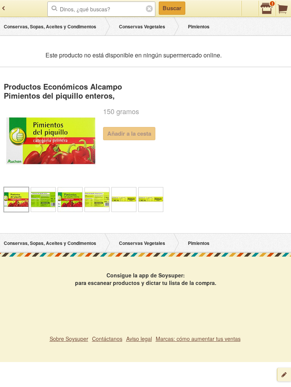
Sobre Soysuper (69, 338)
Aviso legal (139, 338)
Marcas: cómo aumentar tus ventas (198, 338)
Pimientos (199, 26)
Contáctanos (107, 338)
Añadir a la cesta (129, 133)
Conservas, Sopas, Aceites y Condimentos (50, 26)
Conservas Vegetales (142, 26)
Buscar (172, 8)
